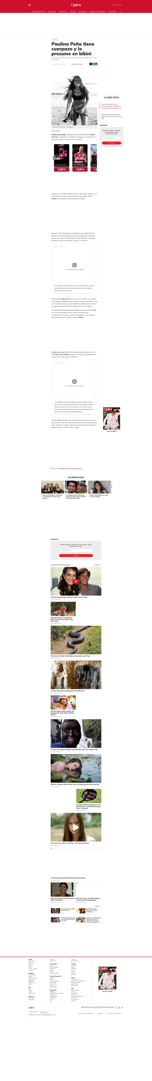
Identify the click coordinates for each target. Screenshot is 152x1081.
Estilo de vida (32, 993)
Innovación (74, 997)
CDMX (72, 970)
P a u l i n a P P (74, 293)
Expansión (53, 990)
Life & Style (53, 964)
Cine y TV (52, 970)
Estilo (51, 965)
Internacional (54, 996)
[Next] (111, 486)
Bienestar (31, 981)
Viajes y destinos (32, 978)
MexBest (31, 973)
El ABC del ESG (75, 999)
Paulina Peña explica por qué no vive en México (98, 495)
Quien (116, 1008)
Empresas (52, 991)
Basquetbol (53, 982)
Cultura (112, 11)
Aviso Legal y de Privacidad (86, 1013)
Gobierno (73, 965)
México (73, 967)
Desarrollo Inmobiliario (78, 981)
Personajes (31, 979)
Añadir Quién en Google (77, 64)
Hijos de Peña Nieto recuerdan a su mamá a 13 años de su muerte (52, 496)
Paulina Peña (65, 468)
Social (73, 991)
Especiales (53, 960)
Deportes (52, 968)
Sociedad (73, 974)
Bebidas (30, 976)
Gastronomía (32, 975)
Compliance (100, 1013)
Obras (51, 999)
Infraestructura (75, 982)
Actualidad (31, 998)
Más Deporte (53, 984)
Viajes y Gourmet (32, 968)
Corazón (54, 39)
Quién (30, 959)
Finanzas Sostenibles (77, 996)
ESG (51, 1001)
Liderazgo (31, 999)
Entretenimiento (54, 967)
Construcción (75, 979)
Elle (29, 987)
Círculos (63, 11)
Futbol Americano (55, 981)
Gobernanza (74, 993)
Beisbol (52, 979)
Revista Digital (117, 5)
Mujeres (31, 996)
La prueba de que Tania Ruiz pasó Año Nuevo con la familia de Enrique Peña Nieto (76, 496)
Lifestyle (52, 985)
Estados (73, 971)
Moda (72, 11)
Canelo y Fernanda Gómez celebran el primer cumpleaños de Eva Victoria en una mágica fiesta (111, 106)
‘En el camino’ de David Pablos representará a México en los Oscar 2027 (111, 116)
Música (52, 971)
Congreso (74, 968)
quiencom (120, 1007)
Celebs (30, 991)
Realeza (51, 11)
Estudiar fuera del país (58, 352)
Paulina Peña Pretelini (58, 134)
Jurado (30, 984)
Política (73, 964)
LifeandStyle (74, 960)
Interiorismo (74, 985)
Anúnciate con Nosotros (114, 1013)
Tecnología (53, 997)
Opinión (52, 959)
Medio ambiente (75, 990)
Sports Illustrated (55, 976)
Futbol (52, 977)
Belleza (82, 11)
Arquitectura (75, 984)
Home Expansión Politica (56, 993)
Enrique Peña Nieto (76, 468)
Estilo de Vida (32, 982)
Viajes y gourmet (97, 11)
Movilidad (74, 994)
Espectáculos (38, 11)
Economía (52, 994)
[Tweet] (90, 64)
